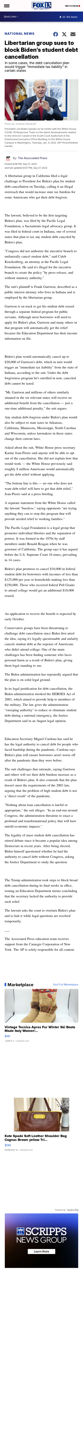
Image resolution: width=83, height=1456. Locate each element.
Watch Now (72, 6)
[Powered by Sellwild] (72, 1210)
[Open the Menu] (6, 6)
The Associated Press (32, 158)
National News (20, 34)
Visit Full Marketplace (65, 984)
